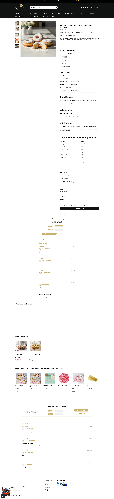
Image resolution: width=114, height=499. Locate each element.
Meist (27, 495)
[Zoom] (38, 39)
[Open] (3, 496)
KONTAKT (92, 13)
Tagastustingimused (60, 495)
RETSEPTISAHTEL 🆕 (33, 16)
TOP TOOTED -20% (27, 13)
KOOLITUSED (84, 13)
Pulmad (58, 13)
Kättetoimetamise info (45, 294)
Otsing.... (82, 495)
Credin (62, 29)
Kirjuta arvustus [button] (49, 233)
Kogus (62, 199)
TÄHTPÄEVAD (65, 13)
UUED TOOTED (37, 13)
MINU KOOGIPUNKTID (20, 16)
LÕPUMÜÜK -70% (44, 16)
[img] (41, 246)
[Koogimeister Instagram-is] (45, 490)
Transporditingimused (50, 495)
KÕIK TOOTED (74, 13)
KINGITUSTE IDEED (48, 13)
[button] (63, 214)
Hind (61, 189)
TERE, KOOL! (55, 16)
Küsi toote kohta (44, 298)
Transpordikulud (73, 205)
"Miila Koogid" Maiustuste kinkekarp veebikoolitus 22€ (44, 369)
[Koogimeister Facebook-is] (47, 490)
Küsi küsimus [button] (64, 233)
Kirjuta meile (76, 495)
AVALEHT (17, 13)
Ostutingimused (41, 495)
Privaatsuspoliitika (33, 495)
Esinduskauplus (69, 495)
